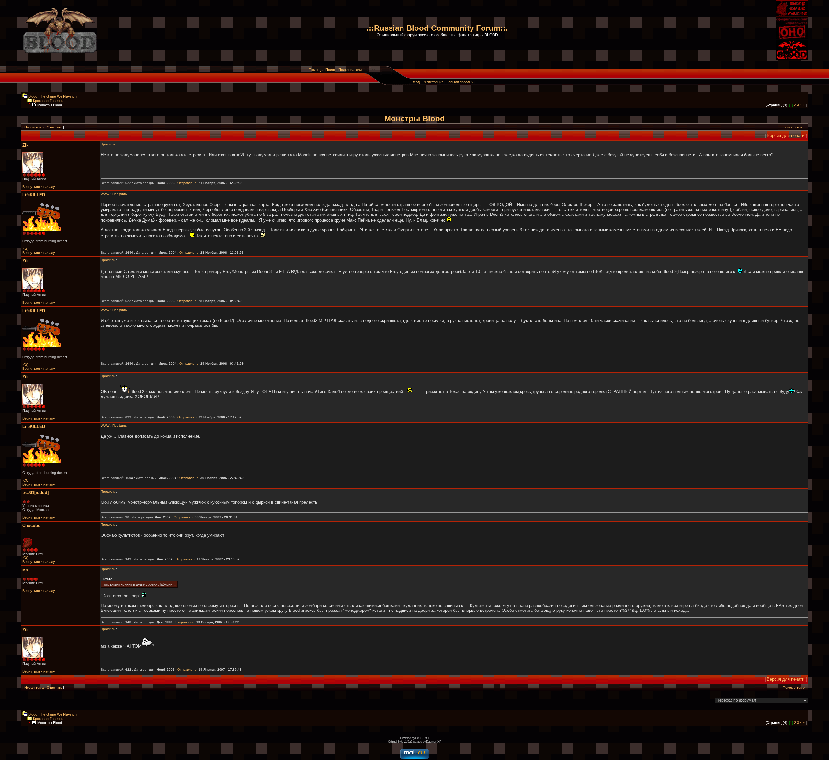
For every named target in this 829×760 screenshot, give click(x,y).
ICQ (25, 249)
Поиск (330, 70)
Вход (416, 82)
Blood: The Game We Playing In (53, 96)
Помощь (316, 70)
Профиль (108, 144)
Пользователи (350, 70)
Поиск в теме (794, 127)
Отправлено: (187, 183)
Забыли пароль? (459, 82)
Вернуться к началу (38, 187)
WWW (105, 194)
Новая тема (34, 127)
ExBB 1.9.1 (422, 738)
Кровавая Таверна (47, 101)
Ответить (54, 127)
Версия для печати (785, 135)
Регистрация (433, 82)
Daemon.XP (433, 741)
